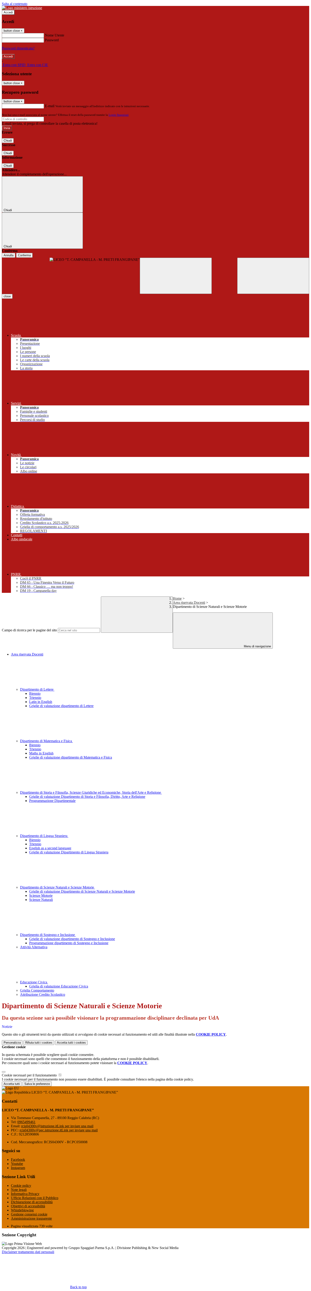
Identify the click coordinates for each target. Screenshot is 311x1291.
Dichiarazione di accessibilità (32, 1202)
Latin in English (40, 702)
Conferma (24, 255)
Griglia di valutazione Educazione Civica (58, 986)
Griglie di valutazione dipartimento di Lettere (61, 706)
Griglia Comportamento (37, 990)
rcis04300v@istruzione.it (57, 1126)
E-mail (49, 106)
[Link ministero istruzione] (22, 8)
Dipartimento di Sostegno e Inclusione (48, 935)
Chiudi (8, 140)
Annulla (8, 255)
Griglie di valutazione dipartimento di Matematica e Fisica (70, 757)
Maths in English (41, 753)
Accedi (8, 12)
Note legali (19, 1190)
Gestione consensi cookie (29, 1214)
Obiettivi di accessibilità (28, 1206)
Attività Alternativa (33, 947)
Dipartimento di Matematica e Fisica (46, 741)
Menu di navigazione (257, 646)
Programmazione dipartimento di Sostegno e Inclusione (68, 943)
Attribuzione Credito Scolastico (42, 994)
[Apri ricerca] (273, 276)
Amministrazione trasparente (31, 1218)
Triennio (35, 698)
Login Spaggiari (119, 115)
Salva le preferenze (37, 1084)
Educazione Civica (34, 982)
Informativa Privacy (25, 1194)
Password (52, 40)
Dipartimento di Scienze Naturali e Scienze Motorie (57, 887)
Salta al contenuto (14, 4)
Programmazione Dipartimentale (52, 801)
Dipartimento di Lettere (37, 689)
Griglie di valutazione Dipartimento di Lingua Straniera (68, 852)
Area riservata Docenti (189, 602)
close (7, 296)
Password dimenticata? (18, 48)
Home (177, 598)
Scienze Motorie (41, 895)
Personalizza (12, 1042)
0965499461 (26, 1122)
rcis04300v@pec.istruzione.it (59, 1130)
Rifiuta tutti (38, 1042)
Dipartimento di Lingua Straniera (44, 836)
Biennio (35, 693)
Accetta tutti (71, 1042)
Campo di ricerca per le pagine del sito (29, 630)
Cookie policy (21, 1185)
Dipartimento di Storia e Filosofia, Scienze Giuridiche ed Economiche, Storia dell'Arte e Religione (91, 792)
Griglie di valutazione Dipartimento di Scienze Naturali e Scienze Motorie (82, 891)
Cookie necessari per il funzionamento (30, 1075)
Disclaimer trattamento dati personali (28, 1252)
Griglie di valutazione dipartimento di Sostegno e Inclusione (72, 939)
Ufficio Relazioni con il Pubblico (34, 1198)
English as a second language (50, 848)
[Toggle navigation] (176, 276)
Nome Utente (54, 35)
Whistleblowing (22, 1210)
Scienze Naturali (41, 900)
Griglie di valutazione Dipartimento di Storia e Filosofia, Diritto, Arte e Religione (87, 796)
